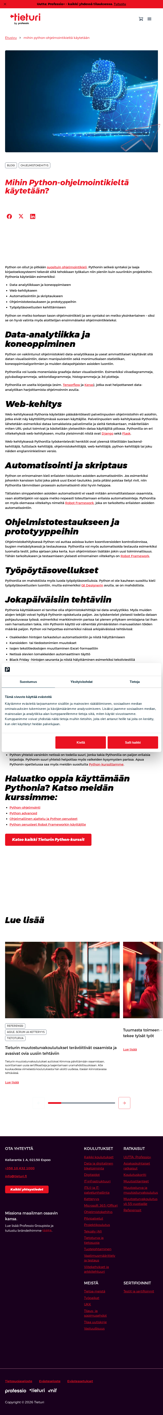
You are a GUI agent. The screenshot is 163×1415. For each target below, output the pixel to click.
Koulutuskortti (135, 1174)
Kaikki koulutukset (99, 1157)
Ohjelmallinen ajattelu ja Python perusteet (43, 818)
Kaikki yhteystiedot (26, 1189)
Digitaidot (92, 1174)
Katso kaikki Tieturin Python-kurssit (48, 839)
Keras (88, 385)
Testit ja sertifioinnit (139, 1291)
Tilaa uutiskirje (95, 1322)
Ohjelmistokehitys (98, 1212)
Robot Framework (79, 503)
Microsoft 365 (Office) (101, 1205)
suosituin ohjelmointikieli (67, 267)
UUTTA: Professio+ (137, 1157)
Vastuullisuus (94, 1328)
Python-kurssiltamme (106, 764)
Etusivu (11, 38)
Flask (126, 433)
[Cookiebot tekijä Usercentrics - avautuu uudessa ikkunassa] (139, 669)
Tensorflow (71, 385)
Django (107, 433)
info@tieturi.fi (16, 1176)
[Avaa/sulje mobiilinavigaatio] (149, 19)
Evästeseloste (49, 1381)
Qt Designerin (92, 585)
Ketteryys (91, 1199)
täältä (47, 1230)
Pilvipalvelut (93, 1218)
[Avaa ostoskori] (141, 19)
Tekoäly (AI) (93, 1231)
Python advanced (23, 813)
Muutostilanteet (136, 1181)
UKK (87, 1304)
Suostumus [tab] (28, 681)
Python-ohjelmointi (25, 807)
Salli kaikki (133, 742)
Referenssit (132, 1210)
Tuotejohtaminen (97, 1249)
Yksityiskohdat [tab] (81, 681)
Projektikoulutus (97, 1225)
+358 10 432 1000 (20, 1168)
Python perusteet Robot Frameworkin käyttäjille (48, 824)
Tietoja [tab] (135, 681)
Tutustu (120, 4)
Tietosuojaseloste (18, 1381)
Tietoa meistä (94, 1291)
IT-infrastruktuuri (97, 1181)
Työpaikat (91, 1298)
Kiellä (81, 742)
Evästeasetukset (80, 1381)
